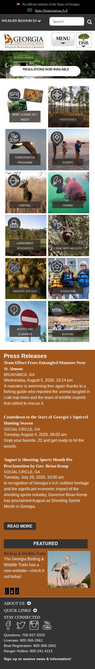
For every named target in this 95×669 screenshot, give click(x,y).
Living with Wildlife (68, 248)
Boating (67, 334)
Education (68, 291)
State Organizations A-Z (51, 10)
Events (68, 162)
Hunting (25, 205)
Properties (68, 119)
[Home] (24, 41)
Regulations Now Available (46, 69)
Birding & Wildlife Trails (25, 553)
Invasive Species (25, 291)
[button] (7, 64)
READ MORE (19, 526)
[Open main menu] (64, 39)
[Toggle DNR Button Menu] (83, 40)
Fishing (68, 205)
